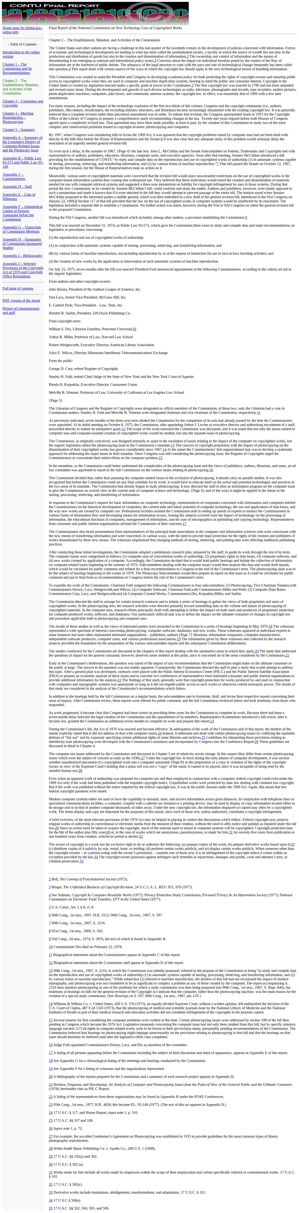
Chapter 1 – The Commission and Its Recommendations (17, 68)
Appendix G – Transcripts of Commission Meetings (22, 229)
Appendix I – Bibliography (23, 256)
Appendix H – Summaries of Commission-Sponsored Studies (22, 243)
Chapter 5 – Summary (19, 130)
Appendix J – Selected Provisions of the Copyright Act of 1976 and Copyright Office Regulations (23, 270)
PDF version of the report (21, 300)
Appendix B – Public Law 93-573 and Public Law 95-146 (23, 162)
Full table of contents (18, 288)
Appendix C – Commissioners (14, 176)
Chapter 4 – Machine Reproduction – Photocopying (18, 117)
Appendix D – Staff (17, 187)
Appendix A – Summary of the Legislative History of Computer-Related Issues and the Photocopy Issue (23, 144)
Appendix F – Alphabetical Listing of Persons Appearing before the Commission (23, 213)
